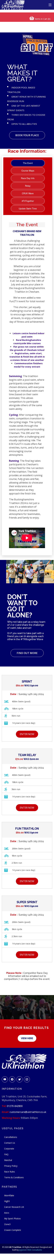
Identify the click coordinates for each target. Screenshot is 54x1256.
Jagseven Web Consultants (30, 1250)
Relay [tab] (27, 185)
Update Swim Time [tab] (28, 208)
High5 (7, 1201)
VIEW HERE (27, 1038)
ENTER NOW (27, 734)
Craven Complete (12, 1230)
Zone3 (7, 1224)
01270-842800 (15, 1106)
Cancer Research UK (14, 1207)
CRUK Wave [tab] (28, 193)
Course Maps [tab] (27, 170)
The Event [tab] (28, 163)
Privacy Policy (10, 1165)
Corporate (9, 1148)
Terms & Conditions (14, 1177)
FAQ (6, 1154)
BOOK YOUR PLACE (27, 135)
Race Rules (9, 1171)
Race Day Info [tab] (27, 178)
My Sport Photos (12, 1218)
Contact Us (9, 1142)
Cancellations (10, 1137)
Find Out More (27, 653)
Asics (6, 1212)
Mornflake (9, 1195)
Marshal (8, 1160)
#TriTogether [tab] (28, 200)
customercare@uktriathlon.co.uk (28, 1112)
